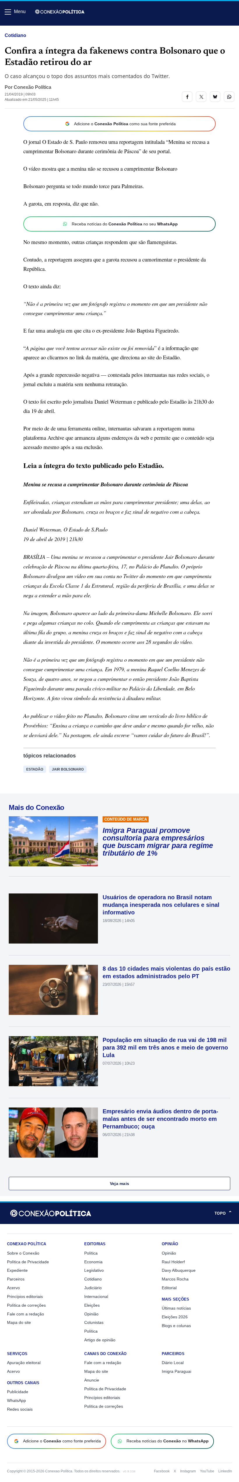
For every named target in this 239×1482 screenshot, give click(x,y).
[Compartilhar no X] (201, 96)
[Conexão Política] (60, 12)
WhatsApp (16, 1400)
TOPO (223, 1213)
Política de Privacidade (28, 1262)
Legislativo (94, 1270)
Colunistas (93, 1322)
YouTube (207, 1471)
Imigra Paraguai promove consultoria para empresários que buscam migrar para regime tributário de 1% (158, 841)
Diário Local (173, 1362)
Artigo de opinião (99, 1340)
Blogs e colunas (176, 1325)
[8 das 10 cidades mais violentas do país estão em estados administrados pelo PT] (53, 990)
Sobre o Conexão (23, 1253)
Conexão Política (32, 87)
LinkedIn (225, 1471)
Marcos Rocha (175, 1279)
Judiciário (93, 1287)
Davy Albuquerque (179, 1270)
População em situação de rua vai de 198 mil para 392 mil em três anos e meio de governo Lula (165, 1047)
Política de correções (26, 1305)
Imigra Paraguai (176, 1371)
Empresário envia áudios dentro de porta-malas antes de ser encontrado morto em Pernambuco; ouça (160, 1119)
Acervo (13, 1287)
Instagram (188, 1471)
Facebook (162, 1471)
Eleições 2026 (175, 1317)
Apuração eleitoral (24, 1362)
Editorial (169, 1287)
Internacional (96, 1296)
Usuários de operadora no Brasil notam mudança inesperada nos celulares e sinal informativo (161, 905)
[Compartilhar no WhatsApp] (229, 96)
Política (91, 1253)
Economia (93, 1262)
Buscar (21, 28)
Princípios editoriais (25, 1296)
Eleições (92, 1305)
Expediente (17, 1270)
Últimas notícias (176, 1308)
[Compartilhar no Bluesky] (215, 96)
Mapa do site (19, 1322)
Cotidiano (15, 35)
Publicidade (17, 1391)
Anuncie (91, 1380)
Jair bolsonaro (68, 769)
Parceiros (15, 1279)
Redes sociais (20, 1409)
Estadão (34, 769)
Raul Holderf (173, 1262)
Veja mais (119, 1183)
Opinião (91, 1314)
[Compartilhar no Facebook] (187, 96)
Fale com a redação (25, 1314)
